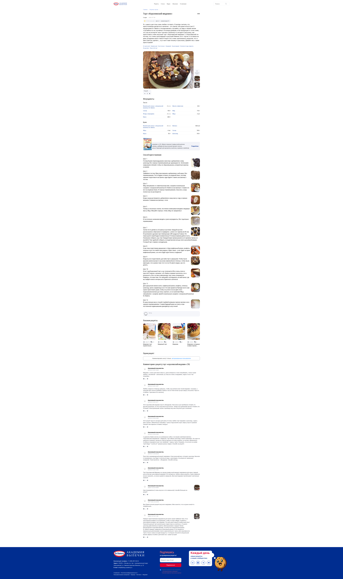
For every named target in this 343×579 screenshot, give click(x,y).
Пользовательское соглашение (122, 574)
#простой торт (153, 48)
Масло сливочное (177, 106)
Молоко (174, 125)
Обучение (175, 4)
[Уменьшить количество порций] (145, 93)
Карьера (133, 574)
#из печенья (161, 46)
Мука (144, 117)
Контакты (138, 574)
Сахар (145, 110)
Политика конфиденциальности (129, 572)
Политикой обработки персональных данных (171, 572)
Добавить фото (197, 73)
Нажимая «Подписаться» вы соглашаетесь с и (171, 571)
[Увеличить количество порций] (150, 93)
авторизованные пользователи (181, 358)
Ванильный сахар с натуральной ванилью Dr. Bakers (153, 107)
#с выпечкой (146, 46)
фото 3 (157, 21)
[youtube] (209, 563)
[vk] (193, 563)
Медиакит (145, 574)
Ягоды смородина (148, 114)
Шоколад (175, 133)
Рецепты (156, 4)
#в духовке (146, 48)
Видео (168, 4)
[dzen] (198, 563)
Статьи (163, 4)
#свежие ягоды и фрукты (186, 46)
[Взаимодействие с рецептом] (198, 14)
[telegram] (203, 563)
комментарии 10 (165, 21)
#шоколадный (175, 46)
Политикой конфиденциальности (323, 568)
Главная (145, 9)
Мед (173, 110)
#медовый (168, 46)
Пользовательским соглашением (170, 571)
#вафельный (154, 46)
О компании (183, 4)
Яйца (173, 114)
